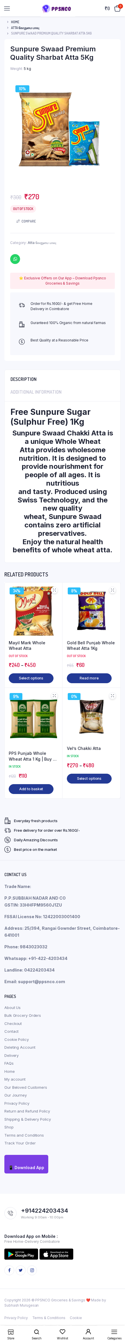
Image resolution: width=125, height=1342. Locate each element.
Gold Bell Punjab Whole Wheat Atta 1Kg (91, 645)
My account (15, 1079)
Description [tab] (23, 379)
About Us (12, 1007)
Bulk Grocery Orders (22, 1015)
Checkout (13, 1023)
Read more (89, 678)
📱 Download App (26, 1167)
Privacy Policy (16, 1103)
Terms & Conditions (48, 1318)
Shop (9, 1127)
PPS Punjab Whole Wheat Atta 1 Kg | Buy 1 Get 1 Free (32, 756)
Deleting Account (19, 1047)
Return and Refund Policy (27, 1111)
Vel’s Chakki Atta (84, 748)
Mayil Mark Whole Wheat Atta (27, 645)
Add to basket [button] (31, 789)
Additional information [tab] (36, 392)
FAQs (9, 1063)
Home (15, 22)
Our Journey (15, 1095)
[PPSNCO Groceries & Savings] (58, 8)
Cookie (76, 1318)
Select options (31, 678)
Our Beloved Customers (25, 1087)
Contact (11, 1031)
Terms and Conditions (24, 1135)
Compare (29, 221)
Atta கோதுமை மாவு (25, 28)
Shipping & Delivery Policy (27, 1119)
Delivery (11, 1055)
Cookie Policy (16, 1039)
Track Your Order (19, 1143)
